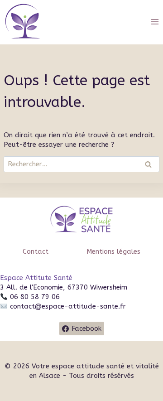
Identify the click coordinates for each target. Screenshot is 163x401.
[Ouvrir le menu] (154, 21)
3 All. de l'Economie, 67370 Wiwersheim (63, 287)
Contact (35, 251)
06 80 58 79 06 (34, 297)
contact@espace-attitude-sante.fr (68, 306)
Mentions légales (113, 251)
